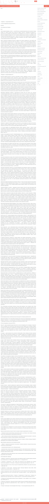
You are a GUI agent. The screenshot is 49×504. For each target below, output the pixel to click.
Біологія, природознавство (42, 11)
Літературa (39, 41)
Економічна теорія (40, 28)
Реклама (39, 68)
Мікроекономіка (40, 51)
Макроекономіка (40, 43)
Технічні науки (40, 74)
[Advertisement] (18, 15)
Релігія (39, 69)
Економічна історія (40, 26)
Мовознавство (40, 53)
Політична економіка (41, 61)
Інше (38, 36)
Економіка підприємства (41, 23)
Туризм (39, 76)
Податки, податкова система (42, 58)
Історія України (40, 38)
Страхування (39, 73)
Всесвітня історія (40, 14)
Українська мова (40, 78)
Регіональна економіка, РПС (42, 66)
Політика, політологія (41, 59)
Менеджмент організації (41, 48)
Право (38, 63)
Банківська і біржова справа (42, 8)
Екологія (39, 21)
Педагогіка (39, 56)
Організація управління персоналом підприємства (27, 499)
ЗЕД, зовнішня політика (41, 31)
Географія (39, 16)
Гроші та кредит (40, 18)
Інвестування (39, 33)
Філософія (39, 79)
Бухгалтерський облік (41, 13)
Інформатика (39, 34)
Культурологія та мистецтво (42, 39)
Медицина (39, 46)
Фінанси (39, 81)
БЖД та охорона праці (41, 9)
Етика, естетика (40, 29)
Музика (39, 54)
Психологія (39, 64)
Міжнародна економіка (41, 49)
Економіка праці (40, 24)
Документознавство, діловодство (42, 19)
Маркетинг (39, 44)
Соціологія (39, 71)
